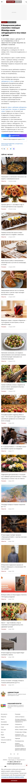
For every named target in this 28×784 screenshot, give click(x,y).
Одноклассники (14, 754)
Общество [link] (3, 181)
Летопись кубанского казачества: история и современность (20, 720)
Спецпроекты (18, 724)
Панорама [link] (3, 209)
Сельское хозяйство (6, 739)
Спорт (2, 727)
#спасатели (4, 145)
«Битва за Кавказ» (20, 716)
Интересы (3, 742)
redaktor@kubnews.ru (14, 764)
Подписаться (15, 135)
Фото (2, 732)
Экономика (4, 722)
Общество (4, 22)
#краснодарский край (7, 143)
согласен (14, 780)
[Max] (14, 149)
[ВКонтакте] (4, 149)
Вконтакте (11, 754)
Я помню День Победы (21, 732)
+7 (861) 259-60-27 (14, 762)
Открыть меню (2, 2)
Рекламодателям (19, 741)
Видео (2, 734)
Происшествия (4, 724)
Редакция (17, 738)
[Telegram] (10, 149)
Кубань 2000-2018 (19, 727)
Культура (3, 729)
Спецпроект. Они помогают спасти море (21, 735)
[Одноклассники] (7, 149)
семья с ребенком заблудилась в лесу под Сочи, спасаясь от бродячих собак (14, 109)
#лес (10, 145)
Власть (3, 719)
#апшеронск (19, 143)
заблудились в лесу (7, 81)
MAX (23, 139)
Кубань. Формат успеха (21, 729)
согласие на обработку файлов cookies (12, 777)
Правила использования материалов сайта (19, 745)
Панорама (17, 714)
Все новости (4, 714)
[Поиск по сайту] (26, 2)
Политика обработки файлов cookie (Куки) (20, 749)
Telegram (17, 754)
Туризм (3, 737)
